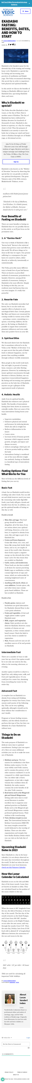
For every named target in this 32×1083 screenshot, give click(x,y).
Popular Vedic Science (9, 12)
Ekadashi (12, 982)
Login (28, 1038)
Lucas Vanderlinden (9, 40)
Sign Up (16, 162)
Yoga (17, 982)
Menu (26, 11)
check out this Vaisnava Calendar (13, 867)
